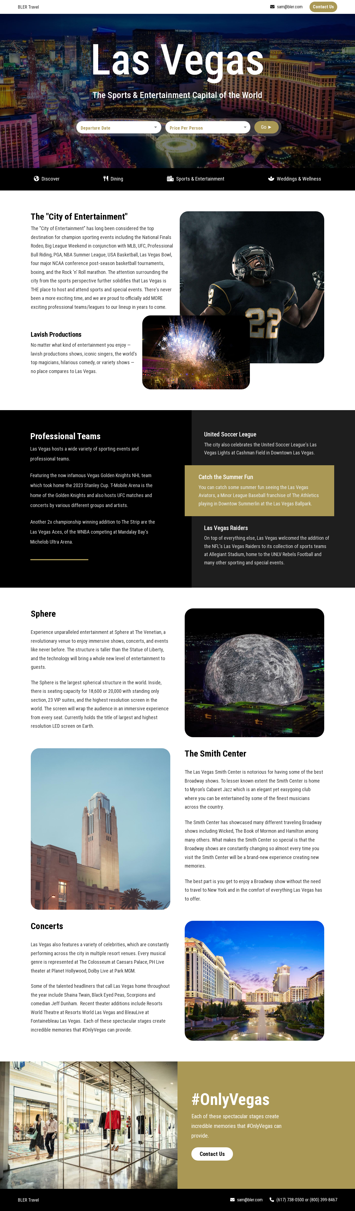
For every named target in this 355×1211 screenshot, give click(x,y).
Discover (50, 179)
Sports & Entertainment (199, 179)
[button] (207, 127)
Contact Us (212, 1154)
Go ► (266, 127)
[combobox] (115, 128)
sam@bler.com (289, 6)
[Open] (155, 127)
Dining (116, 179)
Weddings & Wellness (298, 179)
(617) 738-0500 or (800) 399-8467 (306, 1199)
